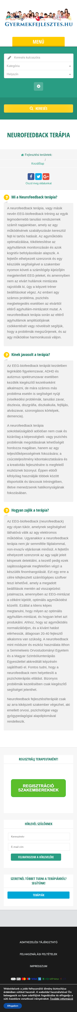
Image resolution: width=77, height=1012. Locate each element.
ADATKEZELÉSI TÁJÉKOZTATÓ (39, 942)
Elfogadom (12, 1005)
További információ (61, 999)
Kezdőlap (37, 163)
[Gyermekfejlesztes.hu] (38, 18)
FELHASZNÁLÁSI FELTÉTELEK (38, 954)
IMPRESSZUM (38, 966)
